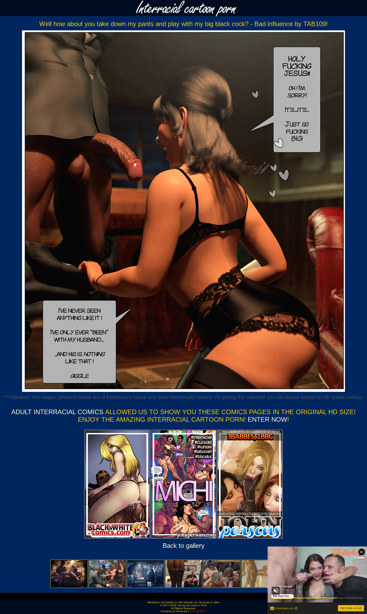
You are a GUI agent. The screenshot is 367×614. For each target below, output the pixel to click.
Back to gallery (183, 545)
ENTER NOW (266, 419)
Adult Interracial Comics (57, 412)
